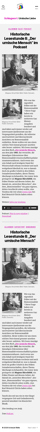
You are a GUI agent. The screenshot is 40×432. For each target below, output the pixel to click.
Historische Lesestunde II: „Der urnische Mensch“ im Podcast (20, 40)
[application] (20, 208)
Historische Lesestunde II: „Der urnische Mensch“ (20, 236)
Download (6, 216)
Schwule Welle (14, 428)
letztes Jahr (27, 192)
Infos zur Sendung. (17, 202)
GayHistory (19, 227)
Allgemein (12, 29)
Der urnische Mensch (25, 150)
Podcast (28, 29)
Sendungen (31, 227)
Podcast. (10, 413)
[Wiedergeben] (5, 208)
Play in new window (19, 213)
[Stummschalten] (30, 208)
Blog (20, 29)
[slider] (34, 208)
